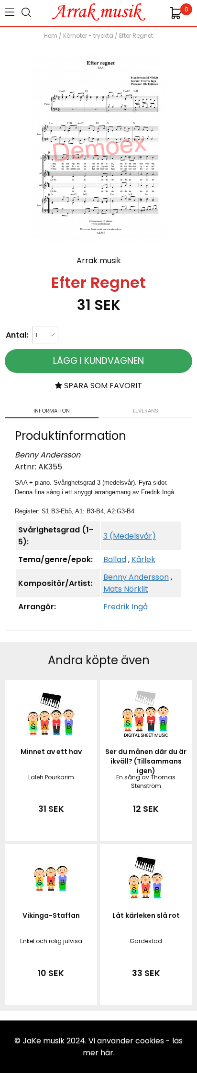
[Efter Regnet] (98, 239)
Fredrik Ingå (125, 606)
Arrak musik (99, 260)
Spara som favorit (102, 385)
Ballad (114, 559)
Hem (50, 36)
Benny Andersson (136, 577)
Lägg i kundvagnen (98, 360)
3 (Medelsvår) (129, 536)
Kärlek (143, 559)
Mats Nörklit (125, 589)
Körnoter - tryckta (88, 36)
